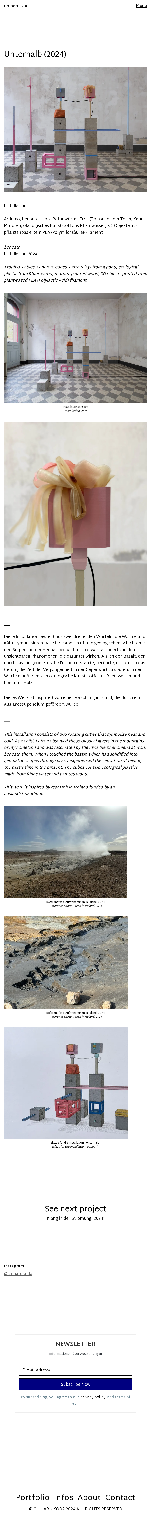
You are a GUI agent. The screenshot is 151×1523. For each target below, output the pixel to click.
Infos (63, 1498)
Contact (120, 1498)
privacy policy (92, 1397)
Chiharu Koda (17, 6)
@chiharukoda (18, 1274)
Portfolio (33, 1498)
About (89, 1498)
